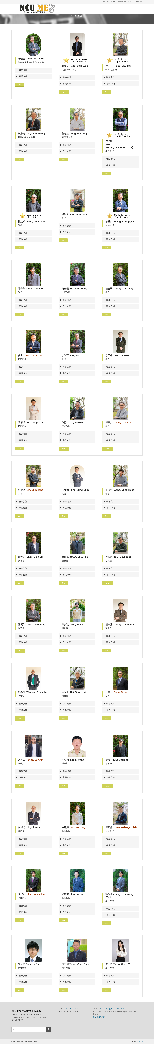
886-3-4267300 (70, 1009)
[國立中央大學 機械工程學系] (36, 8)
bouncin (140, 1041)
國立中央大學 (111, 1)
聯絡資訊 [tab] (23, 70)
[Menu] (140, 8)
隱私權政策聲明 (100, 1017)
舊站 (104, 1)
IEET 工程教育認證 (136, 1)
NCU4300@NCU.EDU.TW (112, 1009)
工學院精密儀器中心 (123, 1)
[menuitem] (140, 8)
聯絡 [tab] (21, 367)
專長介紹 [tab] (23, 76)
